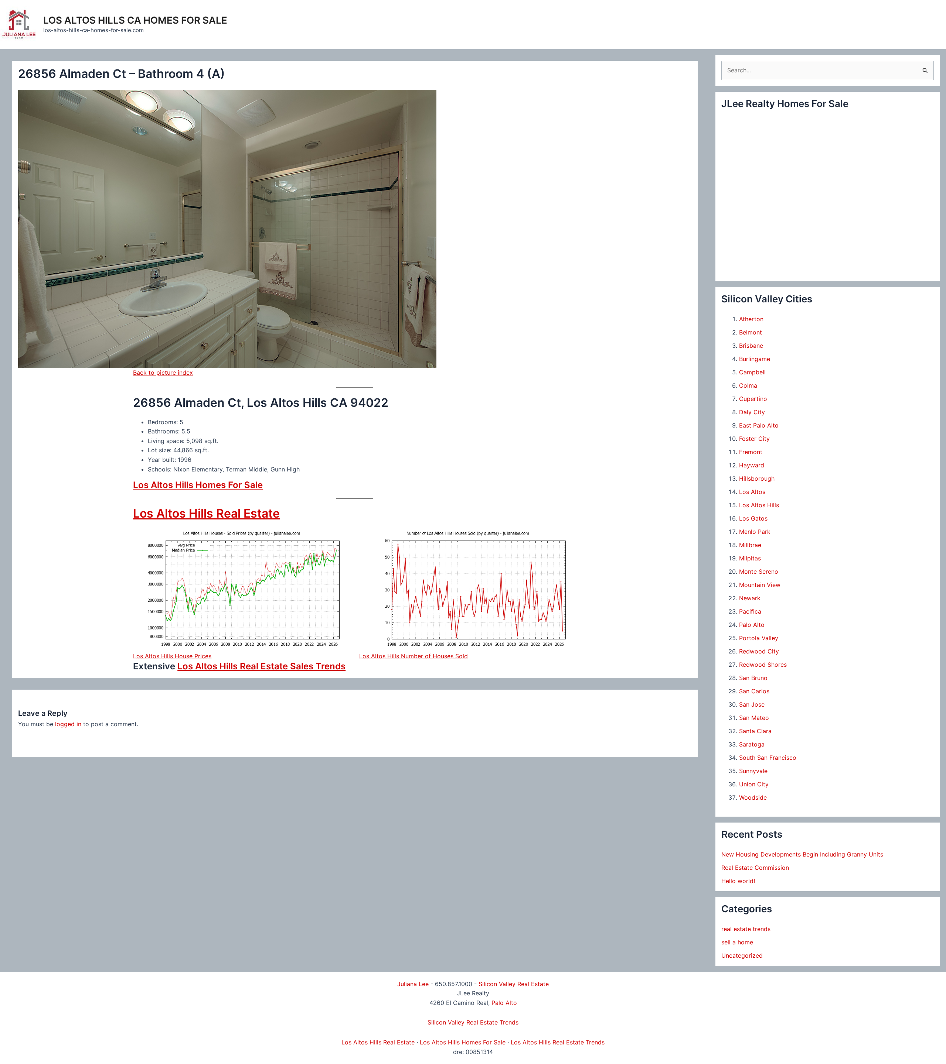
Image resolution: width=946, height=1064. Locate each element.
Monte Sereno (758, 571)
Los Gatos (753, 518)
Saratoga (752, 744)
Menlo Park (754, 531)
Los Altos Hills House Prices (172, 656)
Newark (749, 598)
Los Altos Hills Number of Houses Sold (413, 656)
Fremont (750, 452)
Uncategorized (742, 955)
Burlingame (754, 359)
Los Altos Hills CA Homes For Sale (135, 20)
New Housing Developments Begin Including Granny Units (802, 854)
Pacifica (750, 611)
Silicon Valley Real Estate (514, 984)
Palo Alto (752, 624)
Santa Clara (755, 731)
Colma (748, 385)
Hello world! (738, 881)
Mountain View (759, 584)
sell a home (737, 942)
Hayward (751, 465)
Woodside (753, 797)
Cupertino (753, 398)
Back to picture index (163, 372)
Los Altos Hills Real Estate (206, 513)
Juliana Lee (413, 984)
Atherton (751, 319)
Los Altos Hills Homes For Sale (198, 485)
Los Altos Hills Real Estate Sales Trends (261, 666)
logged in (68, 724)
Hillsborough (757, 478)
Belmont (750, 332)
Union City (754, 784)
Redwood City (759, 651)
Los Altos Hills (759, 505)
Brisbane (751, 345)
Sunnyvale (753, 771)
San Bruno (753, 678)
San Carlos (754, 691)
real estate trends (745, 929)
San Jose (752, 704)
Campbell (752, 372)
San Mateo (754, 717)
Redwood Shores (763, 664)
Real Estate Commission (755, 867)
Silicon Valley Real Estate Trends (473, 1022)
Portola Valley (758, 638)
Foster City (754, 438)
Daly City (752, 412)
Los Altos (752, 491)
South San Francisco (767, 757)
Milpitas (750, 558)
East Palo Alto (759, 425)
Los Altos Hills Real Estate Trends (558, 1042)
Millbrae (750, 545)
